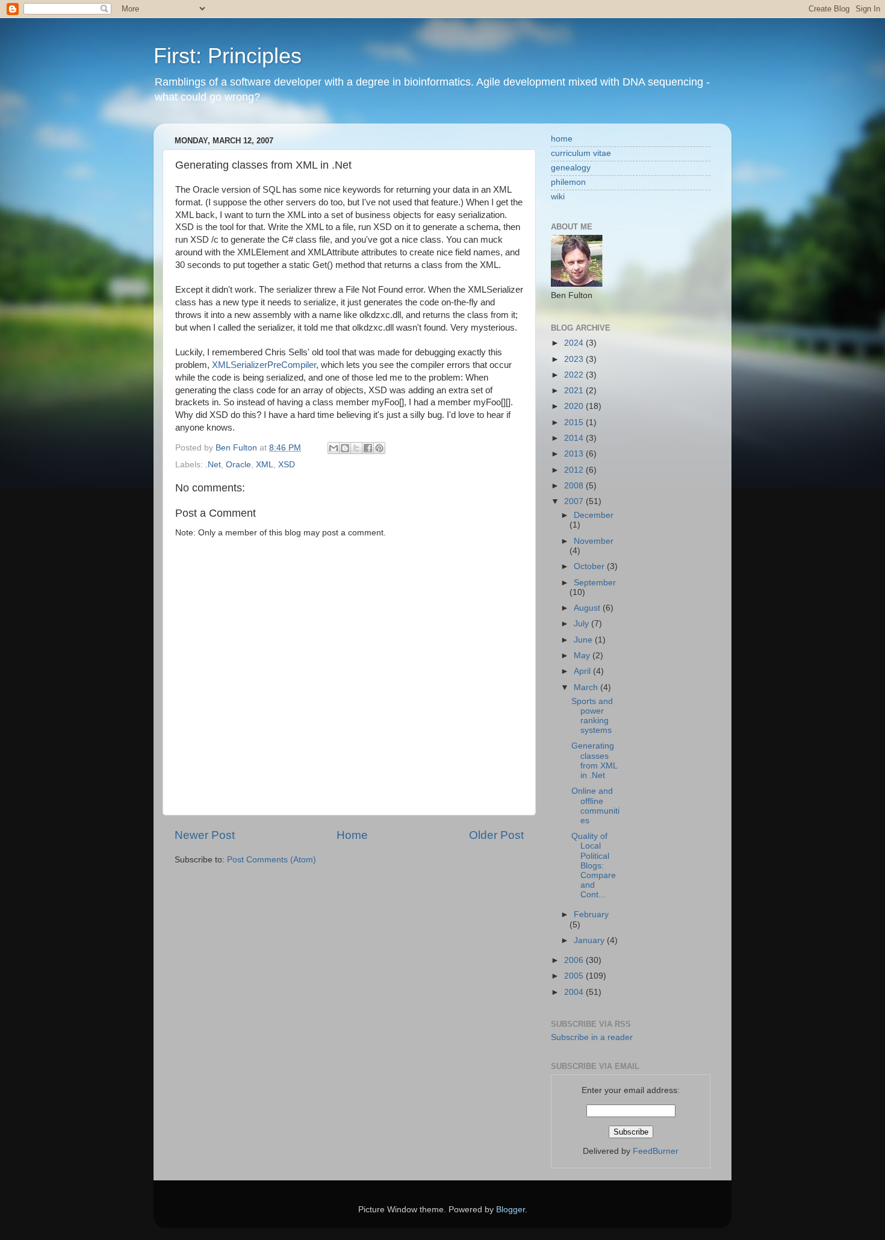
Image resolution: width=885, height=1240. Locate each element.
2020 (575, 406)
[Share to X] (356, 448)
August (588, 607)
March (587, 687)
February (591, 914)
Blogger (510, 1209)
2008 (575, 485)
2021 (575, 390)
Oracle (238, 464)
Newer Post (205, 835)
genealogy (571, 167)
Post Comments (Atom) (271, 859)
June (584, 639)
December (593, 515)
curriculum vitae (581, 153)
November (593, 541)
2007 (575, 501)
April (583, 671)
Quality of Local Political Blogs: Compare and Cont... (593, 865)
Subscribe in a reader (592, 1037)
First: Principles (228, 55)
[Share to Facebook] (368, 448)
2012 (575, 470)
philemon (568, 182)
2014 (575, 438)
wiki (558, 196)
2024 (575, 342)
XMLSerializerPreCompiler (264, 365)
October (590, 566)
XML (264, 464)
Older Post (496, 835)
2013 (575, 453)
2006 (575, 960)
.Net (213, 464)
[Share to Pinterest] (379, 448)
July (582, 623)
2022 (575, 374)
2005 (575, 975)
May (583, 655)
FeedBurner (655, 1151)
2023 (575, 359)
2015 (575, 422)
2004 (575, 992)
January (590, 940)
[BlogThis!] (345, 448)
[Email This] (334, 448)
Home (352, 835)
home (562, 138)
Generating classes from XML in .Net (594, 760)
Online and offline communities (595, 806)
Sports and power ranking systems (592, 716)
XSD (286, 464)
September (595, 582)
